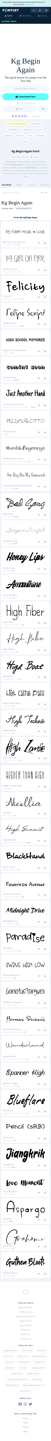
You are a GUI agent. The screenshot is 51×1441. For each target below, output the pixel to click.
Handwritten (36, 124)
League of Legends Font (25, 1316)
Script (25, 141)
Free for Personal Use (17, 124)
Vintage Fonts (39, 1362)
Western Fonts (33, 1374)
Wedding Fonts (17, 1374)
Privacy (25, 1418)
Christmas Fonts (38, 1368)
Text (30, 135)
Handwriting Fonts (39, 1356)
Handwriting (13, 130)
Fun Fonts (23, 1368)
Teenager (41, 135)
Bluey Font (25, 1330)
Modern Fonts (24, 1362)
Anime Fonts (37, 1380)
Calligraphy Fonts (10, 1351)
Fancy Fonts (8, 1356)
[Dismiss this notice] (48, 3)
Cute (40, 130)
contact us (29, 4)
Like (20, 109)
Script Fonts (41, 1351)
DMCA (25, 1432)
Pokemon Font (25, 1321)
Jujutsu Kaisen (25, 1325)
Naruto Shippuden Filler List (33, 1385)
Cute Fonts (9, 1362)
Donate (36, 157)
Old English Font (12, 1385)
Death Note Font (25, 1308)
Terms (25, 1423)
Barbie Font (25, 1334)
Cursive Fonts (26, 1351)
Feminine (19, 135)
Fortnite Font (25, 1339)
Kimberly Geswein (21, 157)
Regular (8, 135)
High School (28, 130)
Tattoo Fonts (23, 1356)
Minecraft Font (26, 1312)
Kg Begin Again (17, 165)
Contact (25, 1427)
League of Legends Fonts (17, 1380)
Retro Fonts (9, 1368)
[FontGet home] (10, 10)
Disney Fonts (25, 1391)
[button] (40, 10)
